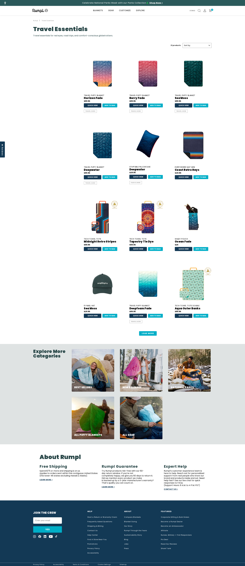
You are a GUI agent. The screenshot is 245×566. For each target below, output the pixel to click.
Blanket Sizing (130, 521)
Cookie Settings (104, 564)
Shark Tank (166, 548)
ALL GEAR (128, 435)
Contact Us (92, 530)
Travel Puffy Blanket (94, 97)
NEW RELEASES (132, 387)
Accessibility (93, 553)
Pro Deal (164, 539)
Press (126, 548)
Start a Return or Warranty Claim (102, 517)
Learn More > (46, 480)
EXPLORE (140, 10)
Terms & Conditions (81, 564)
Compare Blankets (132, 517)
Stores (192, 11)
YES (47, 529)
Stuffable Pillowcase (140, 168)
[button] (200, 10)
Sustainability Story (133, 535)
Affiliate (164, 530)
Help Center (92, 535)
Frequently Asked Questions (99, 521)
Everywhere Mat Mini (187, 169)
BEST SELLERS (83, 387)
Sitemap (123, 564)
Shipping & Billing (95, 526)
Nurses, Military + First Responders (176, 535)
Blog (126, 539)
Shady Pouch (183, 240)
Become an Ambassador (172, 526)
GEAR (111, 10)
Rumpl (35, 21)
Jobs (126, 544)
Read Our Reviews (169, 544)
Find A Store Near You (97, 539)
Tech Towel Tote (100, 240)
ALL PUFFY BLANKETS (88, 435)
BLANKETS (98, 10)
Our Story (128, 526)
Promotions (92, 544)
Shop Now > (156, 2)
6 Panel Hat (90, 307)
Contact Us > (171, 489)
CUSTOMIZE (125, 10)
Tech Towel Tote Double (187, 307)
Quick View (93, 105)
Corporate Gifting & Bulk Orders (175, 517)
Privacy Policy (93, 548)
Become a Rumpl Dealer (172, 521)
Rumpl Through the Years (135, 530)
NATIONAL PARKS (182, 387)
